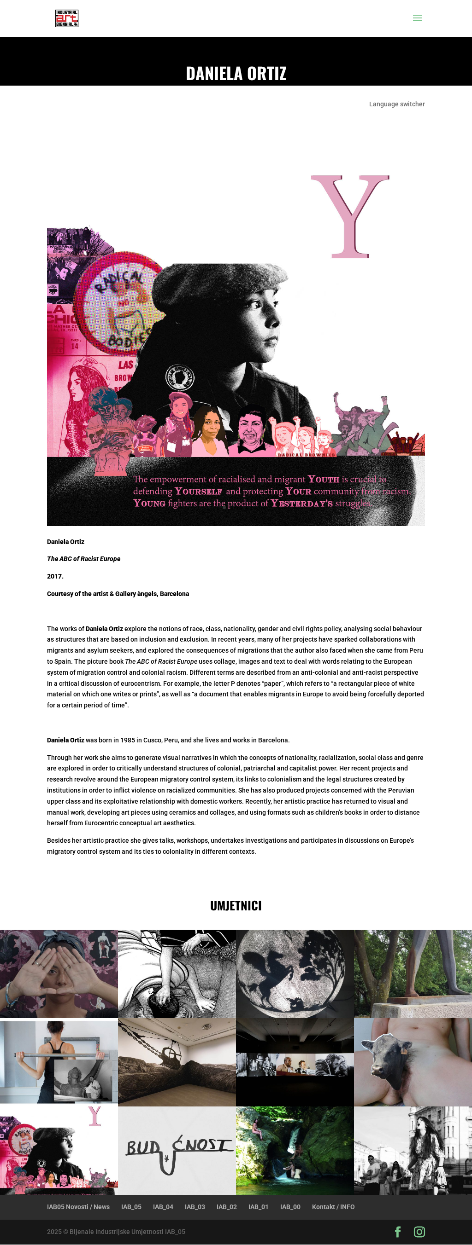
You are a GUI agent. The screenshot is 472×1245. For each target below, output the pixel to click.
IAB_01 (258, 1206)
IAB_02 (227, 1206)
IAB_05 (131, 1206)
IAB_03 (195, 1206)
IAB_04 (163, 1206)
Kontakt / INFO (333, 1206)
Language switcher (397, 104)
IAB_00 (290, 1206)
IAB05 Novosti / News (78, 1206)
